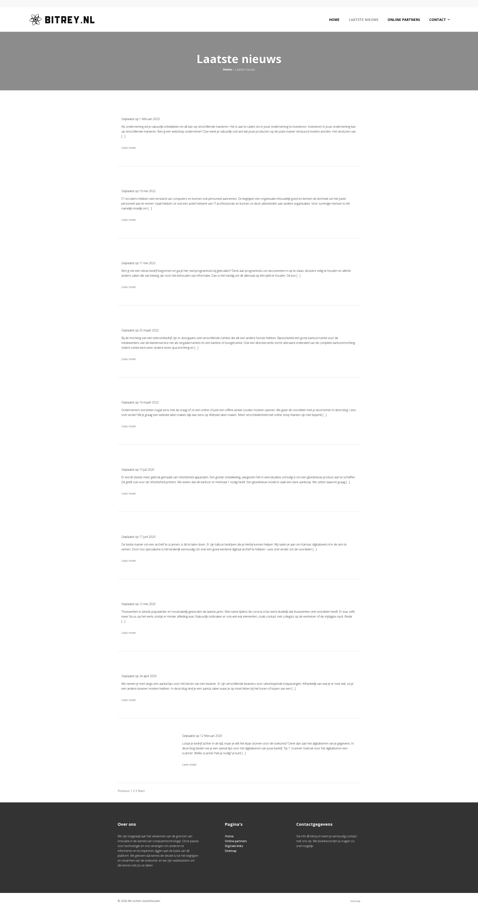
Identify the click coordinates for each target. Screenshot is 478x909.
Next (141, 791)
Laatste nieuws (363, 19)
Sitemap (230, 851)
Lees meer (128, 148)
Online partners (404, 19)
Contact (437, 19)
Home (334, 19)
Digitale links (234, 846)
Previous (124, 791)
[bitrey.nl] (62, 19)
